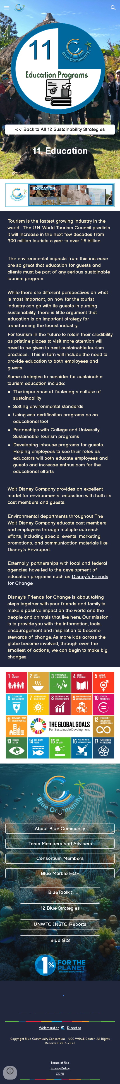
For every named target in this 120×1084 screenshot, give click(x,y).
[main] (60, 151)
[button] (6, 7)
